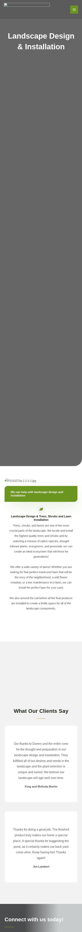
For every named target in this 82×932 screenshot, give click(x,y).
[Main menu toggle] (74, 10)
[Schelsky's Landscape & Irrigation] (27, 9)
